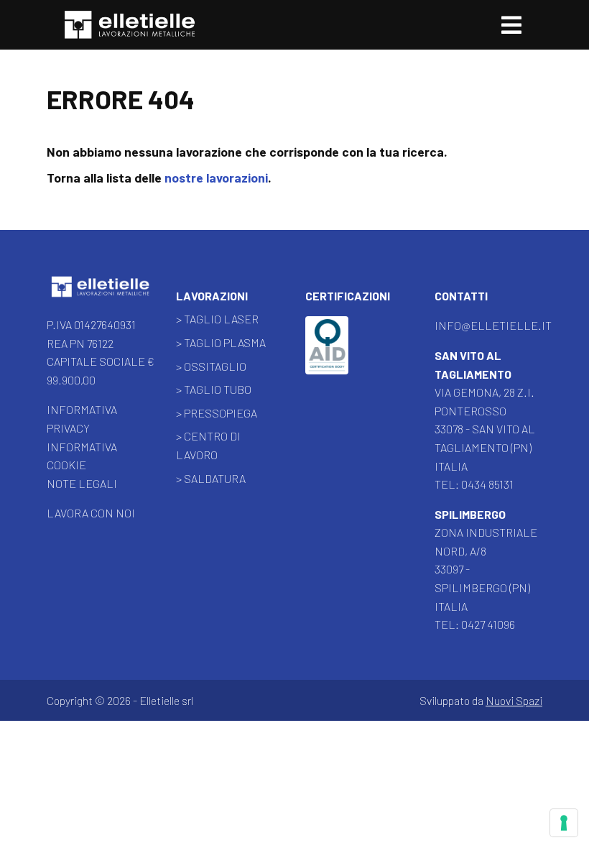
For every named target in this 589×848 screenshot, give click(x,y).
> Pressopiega (216, 413)
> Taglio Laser (217, 319)
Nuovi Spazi (514, 700)
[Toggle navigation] (511, 24)
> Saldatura (211, 478)
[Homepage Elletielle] (100, 288)
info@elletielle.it (493, 325)
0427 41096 (488, 624)
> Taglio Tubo (213, 389)
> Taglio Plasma (221, 342)
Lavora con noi (91, 513)
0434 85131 (487, 484)
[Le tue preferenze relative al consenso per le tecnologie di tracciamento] (564, 823)
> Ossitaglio (211, 366)
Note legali (82, 483)
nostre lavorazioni (216, 177)
